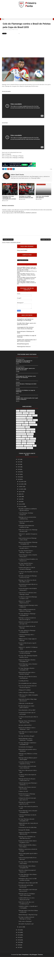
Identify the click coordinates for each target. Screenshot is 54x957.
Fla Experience (20, 422)
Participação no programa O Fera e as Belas (27, 271)
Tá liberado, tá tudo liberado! (26, 703)
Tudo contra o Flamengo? (25, 921)
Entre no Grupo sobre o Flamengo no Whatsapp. (13, 157)
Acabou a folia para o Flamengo (26, 692)
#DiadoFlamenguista (23, 343)
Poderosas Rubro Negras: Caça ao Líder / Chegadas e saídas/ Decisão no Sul (26, 275)
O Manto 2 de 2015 (23, 791)
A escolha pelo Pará (23, 680)
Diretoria (35, 415)
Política (23, 443)
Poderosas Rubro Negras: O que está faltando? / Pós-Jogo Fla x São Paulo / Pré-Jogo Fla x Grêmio (27, 268)
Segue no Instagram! (6, 154)
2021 (19, 464)
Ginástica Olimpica (21, 431)
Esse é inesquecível (21, 417)
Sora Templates (23, 954)
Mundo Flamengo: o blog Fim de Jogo (28, 914)
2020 (19, 466)
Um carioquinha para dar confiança (28, 683)
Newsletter (33, 438)
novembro (21, 484)
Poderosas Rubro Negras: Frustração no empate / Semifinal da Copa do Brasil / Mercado (26, 279)
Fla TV (26, 422)
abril (20, 501)
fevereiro (21, 506)
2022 (19, 461)
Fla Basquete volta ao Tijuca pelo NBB (28, 882)
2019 (19, 469)
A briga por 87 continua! (25, 690)
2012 (19, 935)
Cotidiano (32, 413)
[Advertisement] (27, 13)
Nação (27, 438)
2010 (19, 940)
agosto (21, 491)
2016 (19, 476)
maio (20, 499)
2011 (19, 937)
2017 (19, 474)
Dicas (30, 415)
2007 (19, 947)
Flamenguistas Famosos (24, 346)
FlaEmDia (19, 424)
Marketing (30, 436)
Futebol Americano (21, 429)
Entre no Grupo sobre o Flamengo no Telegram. (12, 155)
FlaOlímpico (25, 424)
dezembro (21, 481)
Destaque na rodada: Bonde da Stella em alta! (26, 197)
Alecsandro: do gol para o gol (26, 923)
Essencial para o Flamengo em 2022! (26, 384)
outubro (21, 486)
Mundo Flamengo (20, 438)
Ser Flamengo (20, 445)
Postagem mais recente (8, 239)
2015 (19, 479)
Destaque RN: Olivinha (24, 830)
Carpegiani (25, 413)
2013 (19, 932)
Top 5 (34, 445)
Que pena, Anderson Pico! (25, 725)
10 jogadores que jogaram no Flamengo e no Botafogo (24, 361)
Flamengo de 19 (33, 424)
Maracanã (24, 436)
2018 (19, 471)
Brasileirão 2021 (30, 410)
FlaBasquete (32, 422)
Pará (17, 29)
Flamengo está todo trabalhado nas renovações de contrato (9, 197)
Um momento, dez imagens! (26, 747)
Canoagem (19, 413)
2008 (19, 945)
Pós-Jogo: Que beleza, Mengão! (26, 736)
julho (20, 494)
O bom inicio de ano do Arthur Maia (27, 827)
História (33, 431)
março (20, 504)
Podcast (18, 443)
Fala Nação (29, 417)
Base (18, 410)
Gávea (28, 431)
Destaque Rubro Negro (22, 415)
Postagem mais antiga (45, 239)
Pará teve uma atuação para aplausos (42, 197)
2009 (19, 942)
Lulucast (18, 436)
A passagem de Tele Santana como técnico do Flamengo (26, 377)
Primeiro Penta (30, 443)
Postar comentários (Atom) (13, 242)
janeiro (21, 927)
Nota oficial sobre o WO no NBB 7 (27, 710)
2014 (19, 930)
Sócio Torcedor (28, 445)
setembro (21, 489)
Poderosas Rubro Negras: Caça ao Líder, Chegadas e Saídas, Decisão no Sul (26, 282)
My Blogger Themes (36, 954)
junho (20, 496)
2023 (19, 459)
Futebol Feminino (31, 429)
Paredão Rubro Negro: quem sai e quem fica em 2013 (25, 369)
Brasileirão (23, 410)
